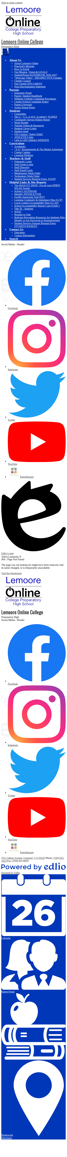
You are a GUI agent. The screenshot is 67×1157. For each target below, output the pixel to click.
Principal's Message (24, 66)
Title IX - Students (23, 208)
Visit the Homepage (11, 573)
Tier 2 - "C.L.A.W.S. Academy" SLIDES (35, 116)
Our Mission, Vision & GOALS (30, 72)
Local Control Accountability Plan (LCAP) (36, 203)
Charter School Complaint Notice (31, 101)
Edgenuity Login (23, 161)
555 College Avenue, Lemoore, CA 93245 (23, 858)
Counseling (20, 114)
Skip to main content (11, 2)
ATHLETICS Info (23, 137)
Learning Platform (23, 155)
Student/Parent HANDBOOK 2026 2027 (35, 75)
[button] (15, 60)
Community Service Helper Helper (32, 119)
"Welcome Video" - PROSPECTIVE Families (38, 78)
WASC (18, 211)
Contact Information (24, 235)
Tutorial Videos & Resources (29, 125)
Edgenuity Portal (23, 93)
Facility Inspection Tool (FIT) (29, 197)
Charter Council (22, 80)
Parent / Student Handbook (28, 96)
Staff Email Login (23, 170)
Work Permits (21, 122)
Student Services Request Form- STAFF (35, 179)
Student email (21, 131)
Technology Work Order (27, 176)
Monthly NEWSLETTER (27, 194)
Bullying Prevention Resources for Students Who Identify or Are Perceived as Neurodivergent (39, 219)
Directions (19, 232)
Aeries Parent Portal (24, 107)
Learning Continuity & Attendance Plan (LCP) (38, 200)
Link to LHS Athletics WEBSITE (31, 140)
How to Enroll (21, 69)
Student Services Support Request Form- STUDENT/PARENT (35, 225)
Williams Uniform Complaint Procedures (35, 98)
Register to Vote (22, 214)
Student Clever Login (25, 128)
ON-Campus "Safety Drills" (28, 134)
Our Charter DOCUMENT (28, 83)
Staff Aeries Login (23, 164)
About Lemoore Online (26, 63)
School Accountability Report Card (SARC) (37, 205)
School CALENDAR (25, 191)
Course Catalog (22, 152)
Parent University (23, 104)
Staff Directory (22, 167)
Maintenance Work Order (27, 173)
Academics (20, 146)
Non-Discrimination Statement (30, 86)
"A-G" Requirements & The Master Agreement (38, 149)
